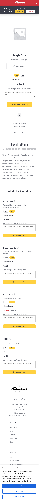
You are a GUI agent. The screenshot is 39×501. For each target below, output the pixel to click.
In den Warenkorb (21, 104)
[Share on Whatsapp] (24, 132)
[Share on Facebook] (18, 132)
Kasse (12, 442)
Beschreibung (19, 144)
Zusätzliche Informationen (19, 149)
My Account (13, 427)
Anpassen (19, 491)
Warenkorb (13, 438)
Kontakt (12, 435)
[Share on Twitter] (21, 132)
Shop (11, 431)
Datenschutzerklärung (17, 464)
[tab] (19, 144)
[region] (19, 483)
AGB (11, 457)
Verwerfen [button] (30, 11)
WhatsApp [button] (19, 11)
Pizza (23, 126)
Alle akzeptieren (19, 486)
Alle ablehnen (19, 497)
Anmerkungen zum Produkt (20, 89)
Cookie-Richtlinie (15, 461)
